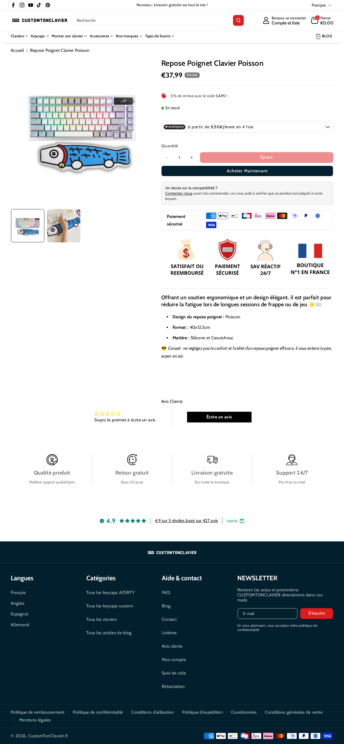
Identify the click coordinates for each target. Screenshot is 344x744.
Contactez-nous (178, 193)
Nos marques (127, 36)
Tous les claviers (101, 619)
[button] (322, 20)
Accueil (17, 50)
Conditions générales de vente (293, 712)
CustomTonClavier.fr (48, 735)
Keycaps (38, 36)
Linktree (169, 632)
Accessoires (99, 36)
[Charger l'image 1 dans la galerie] (27, 225)
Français (18, 592)
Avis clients (172, 646)
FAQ (166, 592)
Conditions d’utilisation (152, 712)
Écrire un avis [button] (219, 417)
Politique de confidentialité (98, 712)
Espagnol (19, 614)
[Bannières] (247, 258)
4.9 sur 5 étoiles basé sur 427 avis (186, 520)
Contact (169, 619)
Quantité (169, 145)
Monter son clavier (67, 36)
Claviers (17, 36)
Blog (166, 605)
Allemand (20, 624)
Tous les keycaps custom (109, 605)
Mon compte (174, 659)
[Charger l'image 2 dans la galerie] (63, 225)
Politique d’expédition (202, 712)
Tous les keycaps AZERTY (110, 592)
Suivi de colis (174, 673)
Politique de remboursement (37, 712)
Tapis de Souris (158, 36)
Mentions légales (35, 720)
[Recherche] (238, 20)
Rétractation (173, 686)
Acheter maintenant (247, 170)
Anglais (17, 603)
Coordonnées (244, 712)
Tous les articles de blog (109, 632)
